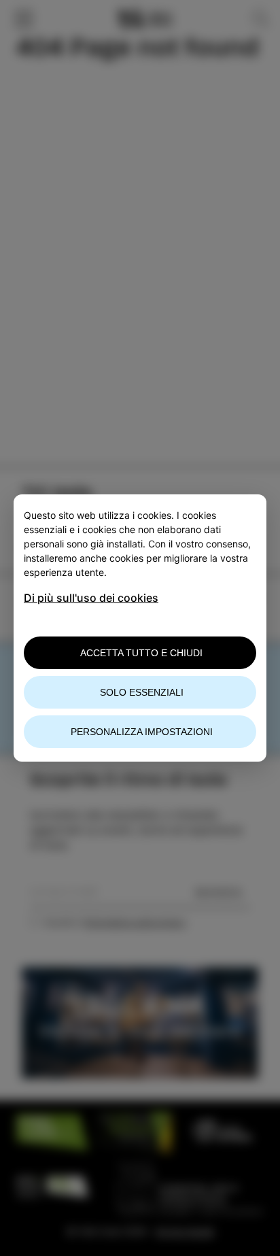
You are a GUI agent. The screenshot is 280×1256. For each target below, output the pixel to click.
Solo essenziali (141, 692)
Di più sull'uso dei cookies (91, 598)
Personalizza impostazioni (142, 731)
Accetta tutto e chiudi (141, 652)
